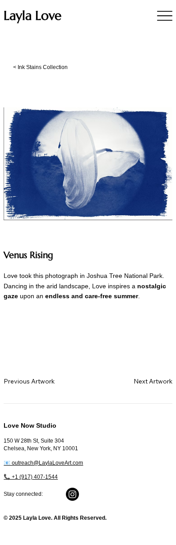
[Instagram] (72, 494)
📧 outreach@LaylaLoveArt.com (43, 463)
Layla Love (32, 15)
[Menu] (164, 16)
